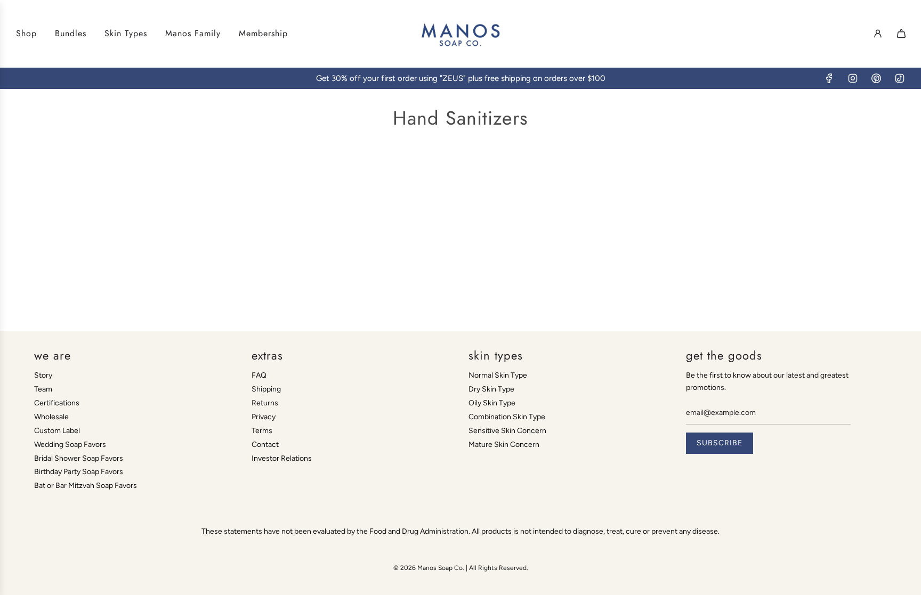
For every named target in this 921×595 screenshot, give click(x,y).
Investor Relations (282, 458)
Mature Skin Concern (503, 444)
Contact (265, 444)
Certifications (56, 402)
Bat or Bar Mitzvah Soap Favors (85, 485)
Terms (262, 430)
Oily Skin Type (491, 402)
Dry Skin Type (491, 389)
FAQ (259, 375)
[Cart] (901, 33)
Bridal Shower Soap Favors (78, 458)
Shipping (266, 389)
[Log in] (878, 33)
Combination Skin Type (506, 416)
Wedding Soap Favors (70, 444)
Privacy (264, 416)
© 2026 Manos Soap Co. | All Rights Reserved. (460, 568)
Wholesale (51, 416)
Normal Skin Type (497, 375)
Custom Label (57, 430)
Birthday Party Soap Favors (78, 471)
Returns (265, 402)
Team (43, 389)
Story (43, 375)
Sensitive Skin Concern (507, 430)
